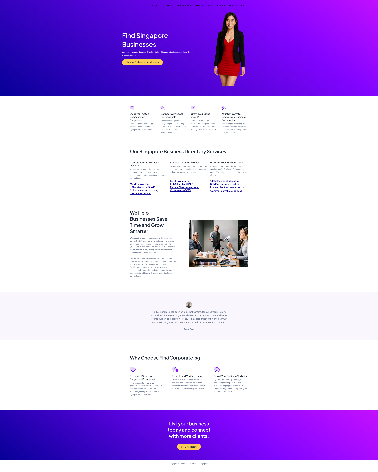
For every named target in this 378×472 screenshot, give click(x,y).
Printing (197, 5)
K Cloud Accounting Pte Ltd (145, 186)
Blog (242, 5)
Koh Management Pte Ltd (224, 183)
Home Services (182, 5)
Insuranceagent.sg (140, 193)
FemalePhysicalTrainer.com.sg (228, 186)
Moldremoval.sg (139, 183)
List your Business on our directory (142, 62)
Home (154, 5)
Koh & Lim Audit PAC (181, 184)
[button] (171, 5)
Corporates (165, 5)
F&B (208, 5)
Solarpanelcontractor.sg (144, 190)
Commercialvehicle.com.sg (226, 190)
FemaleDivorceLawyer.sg (185, 187)
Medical (231, 5)
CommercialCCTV (180, 190)
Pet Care (219, 5)
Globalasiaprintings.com (224, 180)
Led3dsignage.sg (180, 180)
